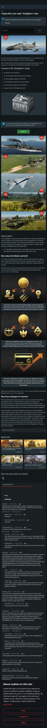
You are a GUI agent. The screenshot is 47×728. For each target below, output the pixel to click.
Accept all (23, 717)
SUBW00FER (8, 543)
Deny (24, 711)
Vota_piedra (8, 634)
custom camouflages (26, 391)
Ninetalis (5, 552)
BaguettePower (9, 604)
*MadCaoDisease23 (8, 676)
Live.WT (32, 58)
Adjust (23, 723)
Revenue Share (13, 393)
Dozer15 (4, 625)
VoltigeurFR (5, 669)
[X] (3, 478)
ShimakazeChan (7, 527)
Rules (6, 495)
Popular (8, 499)
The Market (4, 259)
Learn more (7, 704)
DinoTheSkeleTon (10, 520)
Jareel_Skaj (8, 581)
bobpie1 (4, 504)
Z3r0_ (6, 570)
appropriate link (6, 272)
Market (39, 30)
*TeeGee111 (6, 611)
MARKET (23, 132)
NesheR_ (5, 660)
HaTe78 (7, 534)
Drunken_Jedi (6, 592)
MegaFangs (8, 514)
